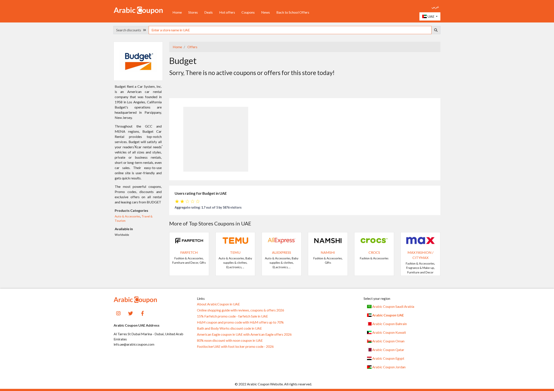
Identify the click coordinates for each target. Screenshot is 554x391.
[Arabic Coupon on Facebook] (143, 313)
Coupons (248, 12)
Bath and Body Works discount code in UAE (229, 328)
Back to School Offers (292, 12)
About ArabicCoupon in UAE (218, 304)
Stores (193, 12)
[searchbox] (290, 30)
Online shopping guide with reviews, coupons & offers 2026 (240, 310)
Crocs (374, 252)
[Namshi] (328, 240)
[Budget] (138, 61)
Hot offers (227, 12)
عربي (435, 7)
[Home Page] (138, 10)
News (265, 12)
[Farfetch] (189, 240)
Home (177, 12)
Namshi (328, 252)
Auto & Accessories (127, 216)
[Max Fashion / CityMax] (420, 240)
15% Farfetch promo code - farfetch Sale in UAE (232, 316)
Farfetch (189, 252)
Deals (208, 12)
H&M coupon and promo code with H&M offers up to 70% (240, 322)
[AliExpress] (281, 240)
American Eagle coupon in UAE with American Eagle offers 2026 (244, 334)
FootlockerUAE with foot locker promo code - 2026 (235, 346)
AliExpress (281, 252)
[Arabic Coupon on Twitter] (130, 313)
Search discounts (129, 30)
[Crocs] (374, 240)
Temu (235, 252)
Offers (192, 47)
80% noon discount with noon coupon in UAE (230, 340)
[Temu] (235, 240)
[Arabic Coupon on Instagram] (118, 313)
